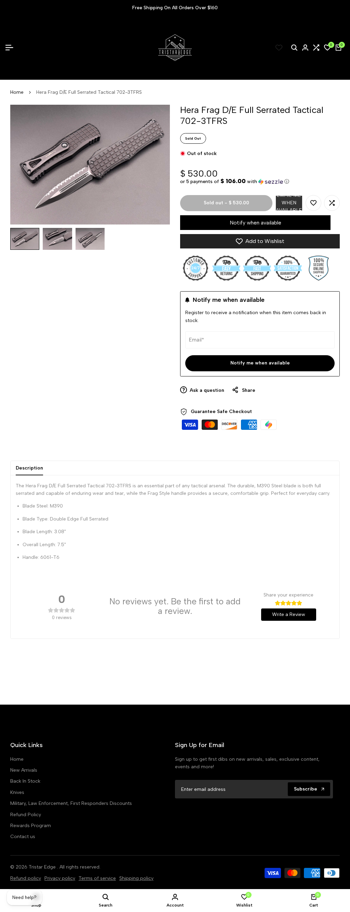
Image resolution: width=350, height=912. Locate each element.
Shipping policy (136, 878)
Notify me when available (260, 363)
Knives (17, 792)
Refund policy (25, 878)
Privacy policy (59, 878)
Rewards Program (30, 825)
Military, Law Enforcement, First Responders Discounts (71, 803)
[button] (234, 181)
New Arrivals (23, 770)
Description (29, 468)
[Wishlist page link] (278, 47)
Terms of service (97, 878)
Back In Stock (25, 781)
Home (17, 92)
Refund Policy (25, 815)
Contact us (22, 836)
